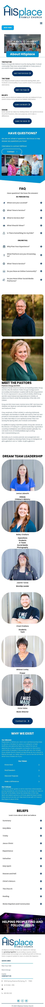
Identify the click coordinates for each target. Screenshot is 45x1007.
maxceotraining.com (12, 433)
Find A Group (6, 970)
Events (4, 974)
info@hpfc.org (8, 989)
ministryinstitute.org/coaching (25, 431)
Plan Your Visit (6, 966)
